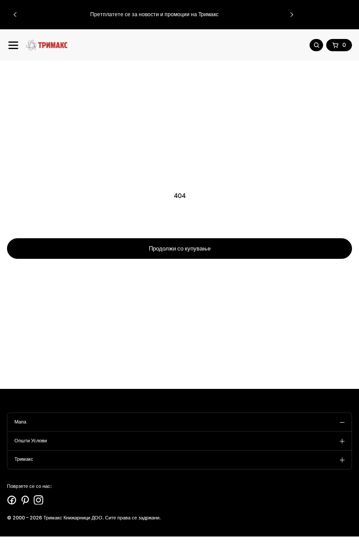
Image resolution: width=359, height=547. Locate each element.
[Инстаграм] (38, 500)
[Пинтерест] (25, 500)
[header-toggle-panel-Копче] (13, 45)
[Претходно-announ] (15, 14)
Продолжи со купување (180, 248)
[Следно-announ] (292, 14)
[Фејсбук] (12, 500)
